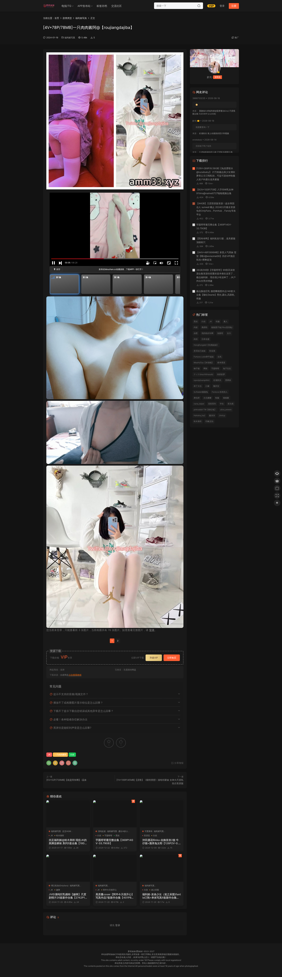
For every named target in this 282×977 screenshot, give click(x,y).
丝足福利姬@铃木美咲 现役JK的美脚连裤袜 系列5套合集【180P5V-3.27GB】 (68, 841)
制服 (217, 398)
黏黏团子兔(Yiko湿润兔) (221, 327)
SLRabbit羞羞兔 (201, 392)
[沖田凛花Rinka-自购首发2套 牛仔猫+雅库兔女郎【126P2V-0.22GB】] (161, 813)
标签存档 (102, 6)
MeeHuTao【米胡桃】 (203, 362)
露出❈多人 (123, 831)
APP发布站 (84, 6)
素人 (225, 321)
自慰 (196, 333)
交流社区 (116, 6)
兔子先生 (227, 368)
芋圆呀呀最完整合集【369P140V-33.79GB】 (114, 841)
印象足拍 (209, 421)
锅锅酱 (226, 398)
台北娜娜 (207, 398)
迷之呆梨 (155, 890)
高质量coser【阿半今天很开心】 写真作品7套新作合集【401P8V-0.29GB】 (115, 896)
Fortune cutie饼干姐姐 (204, 356)
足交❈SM (66, 831)
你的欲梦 (221, 374)
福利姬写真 (69, 37)
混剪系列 (212, 403)
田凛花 (147, 835)
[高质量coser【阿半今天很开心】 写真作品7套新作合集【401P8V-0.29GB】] (115, 868)
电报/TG (66, 6)
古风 (219, 356)
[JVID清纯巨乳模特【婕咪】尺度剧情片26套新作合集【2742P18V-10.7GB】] (68, 868)
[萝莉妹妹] (49, 5)
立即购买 (171, 657)
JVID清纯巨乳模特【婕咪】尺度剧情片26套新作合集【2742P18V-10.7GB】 (67, 896)
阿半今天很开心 (110, 890)
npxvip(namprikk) (202, 380)
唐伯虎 (197, 398)
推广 (237, 37)
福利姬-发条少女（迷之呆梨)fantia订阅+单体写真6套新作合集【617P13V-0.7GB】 (161, 896)
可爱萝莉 (148, 831)
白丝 (72, 754)
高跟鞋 (204, 327)
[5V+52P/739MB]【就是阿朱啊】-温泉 (66, 779)
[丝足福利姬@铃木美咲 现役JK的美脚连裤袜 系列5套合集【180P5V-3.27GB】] (68, 813)
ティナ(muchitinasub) (203, 374)
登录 (151, 630)
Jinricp (222, 415)
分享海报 (178, 763)
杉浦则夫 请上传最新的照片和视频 (214, 133)
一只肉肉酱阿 (60, 754)
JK (49, 754)
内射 (196, 327)
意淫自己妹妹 (199, 351)
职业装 (212, 351)
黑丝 (117, 835)
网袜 (205, 368)
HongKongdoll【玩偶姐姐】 (206, 345)
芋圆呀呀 (108, 835)
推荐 (58, 269)
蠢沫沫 (212, 415)
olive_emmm (225, 409)
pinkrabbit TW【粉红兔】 (205, 409)
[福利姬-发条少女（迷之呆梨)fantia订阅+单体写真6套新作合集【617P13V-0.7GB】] (161, 868)
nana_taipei (199, 403)
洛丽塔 (220, 333)
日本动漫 (205, 339)
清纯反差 (102, 831)
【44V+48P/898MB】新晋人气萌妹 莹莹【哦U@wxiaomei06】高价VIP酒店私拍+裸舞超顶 (216, 256)
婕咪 (58, 890)
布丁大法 (198, 386)
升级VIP (154, 657)
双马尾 (231, 403)
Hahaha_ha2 (199, 415)
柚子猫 (197, 368)
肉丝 (196, 339)
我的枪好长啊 (207, 333)
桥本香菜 (221, 362)
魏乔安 (216, 386)
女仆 (229, 333)
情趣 (218, 321)
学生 (222, 403)
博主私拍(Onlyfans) (59, 885)
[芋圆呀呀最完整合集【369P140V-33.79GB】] (115, 813)
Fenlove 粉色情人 (219, 392)
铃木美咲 (60, 835)
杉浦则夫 (217, 380)
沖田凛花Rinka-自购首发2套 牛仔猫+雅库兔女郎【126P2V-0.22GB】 (161, 841)
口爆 (207, 386)
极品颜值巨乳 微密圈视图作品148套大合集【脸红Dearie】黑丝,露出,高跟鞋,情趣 (215, 295)
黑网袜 (228, 380)
